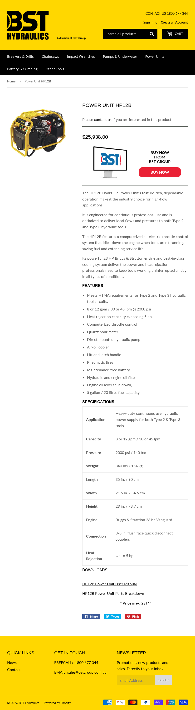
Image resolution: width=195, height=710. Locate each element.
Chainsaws (50, 56)
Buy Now (160, 172)
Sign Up (163, 680)
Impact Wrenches (81, 56)
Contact (14, 669)
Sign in (148, 22)
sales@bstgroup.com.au (87, 672)
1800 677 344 (86, 662)
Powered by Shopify (57, 703)
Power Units (154, 56)
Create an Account (174, 22)
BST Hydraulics (29, 703)
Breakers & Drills (20, 56)
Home (11, 81)
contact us (103, 119)
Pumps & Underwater (120, 56)
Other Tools (55, 69)
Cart (178, 33)
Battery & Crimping (22, 69)
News (12, 662)
